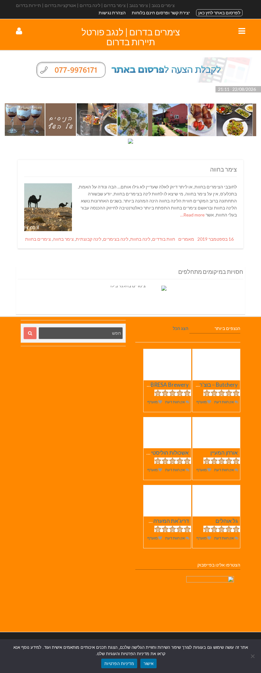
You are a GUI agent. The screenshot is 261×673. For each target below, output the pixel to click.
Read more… (193, 214)
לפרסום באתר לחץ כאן (219, 12)
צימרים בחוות (38, 239)
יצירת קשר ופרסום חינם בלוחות (161, 12)
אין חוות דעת (224, 401)
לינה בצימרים (115, 239)
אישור (148, 663)
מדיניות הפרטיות (119, 663)
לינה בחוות (140, 239)
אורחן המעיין (224, 452)
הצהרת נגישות (112, 12)
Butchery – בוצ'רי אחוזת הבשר (203, 384)
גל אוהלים (226, 520)
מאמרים (186, 239)
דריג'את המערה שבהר (164, 520)
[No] (253, 656)
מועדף (201, 401)
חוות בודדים (163, 239)
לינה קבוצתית (88, 239)
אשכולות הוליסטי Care (163, 452)
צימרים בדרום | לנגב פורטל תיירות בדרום (130, 36)
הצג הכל (180, 328)
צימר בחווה (223, 169)
